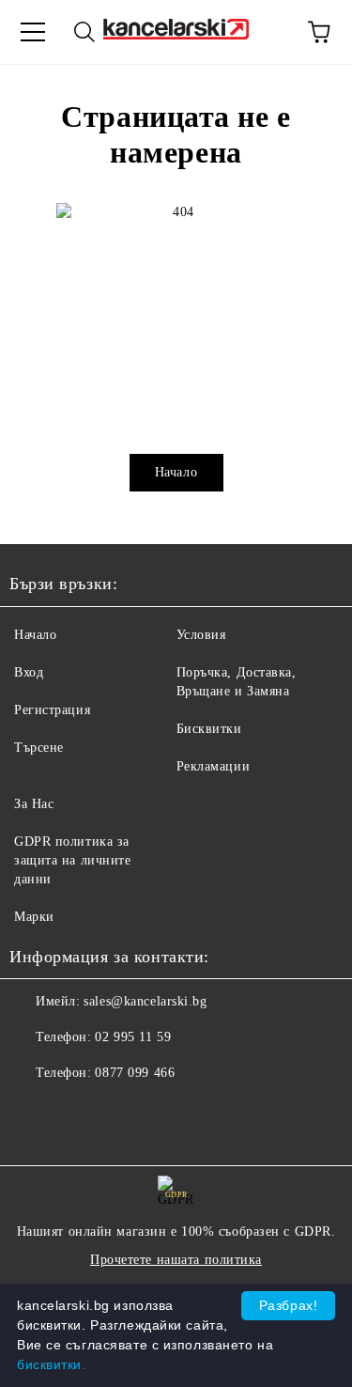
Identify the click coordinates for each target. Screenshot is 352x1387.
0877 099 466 (135, 1073)
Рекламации (213, 766)
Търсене (39, 747)
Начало (176, 472)
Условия (201, 635)
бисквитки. (51, 1364)
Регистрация (52, 710)
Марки (34, 917)
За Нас (34, 804)
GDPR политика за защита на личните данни (72, 860)
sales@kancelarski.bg (145, 1001)
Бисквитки (209, 729)
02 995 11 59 (133, 1037)
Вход (28, 672)
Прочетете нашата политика (176, 1260)
